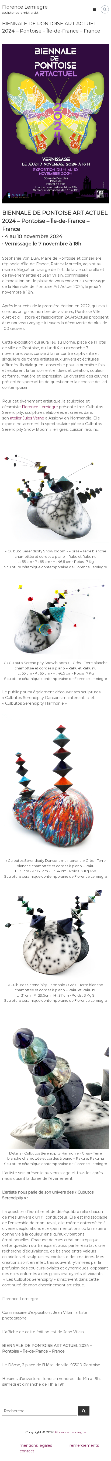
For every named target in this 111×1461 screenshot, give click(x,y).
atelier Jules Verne (27, 418)
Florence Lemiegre (25, 7)
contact (27, 1451)
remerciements (84, 1445)
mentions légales (36, 1445)
